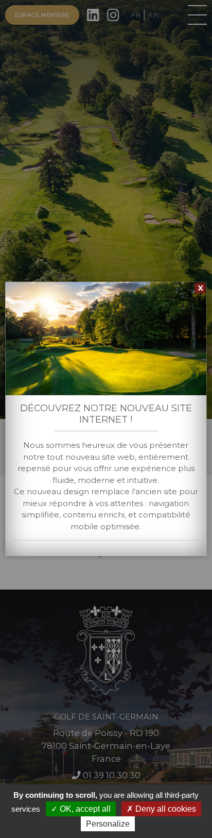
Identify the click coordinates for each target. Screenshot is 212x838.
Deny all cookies (164, 809)
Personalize (108, 823)
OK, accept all (84, 809)
